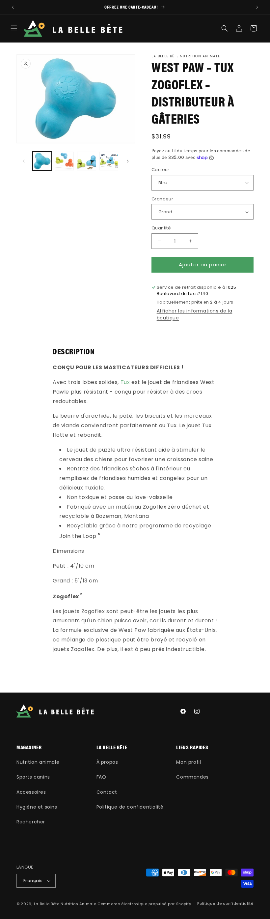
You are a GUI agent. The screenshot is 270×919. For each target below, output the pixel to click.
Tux (125, 382)
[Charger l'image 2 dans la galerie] (64, 161)
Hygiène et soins (36, 807)
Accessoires (31, 792)
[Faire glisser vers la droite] (128, 161)
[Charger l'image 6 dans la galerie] (109, 161)
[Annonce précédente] (13, 7)
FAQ (101, 777)
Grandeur (162, 199)
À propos (107, 762)
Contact (106, 792)
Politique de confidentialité (130, 807)
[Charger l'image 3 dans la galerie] (86, 161)
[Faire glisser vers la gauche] (23, 161)
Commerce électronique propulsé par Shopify (144, 903)
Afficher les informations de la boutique (194, 314)
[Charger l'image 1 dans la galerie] (42, 161)
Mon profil (188, 762)
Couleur (160, 169)
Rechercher (30, 821)
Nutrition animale (37, 762)
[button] (14, 28)
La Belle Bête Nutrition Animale (65, 903)
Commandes (192, 777)
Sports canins (33, 777)
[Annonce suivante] (257, 7)
